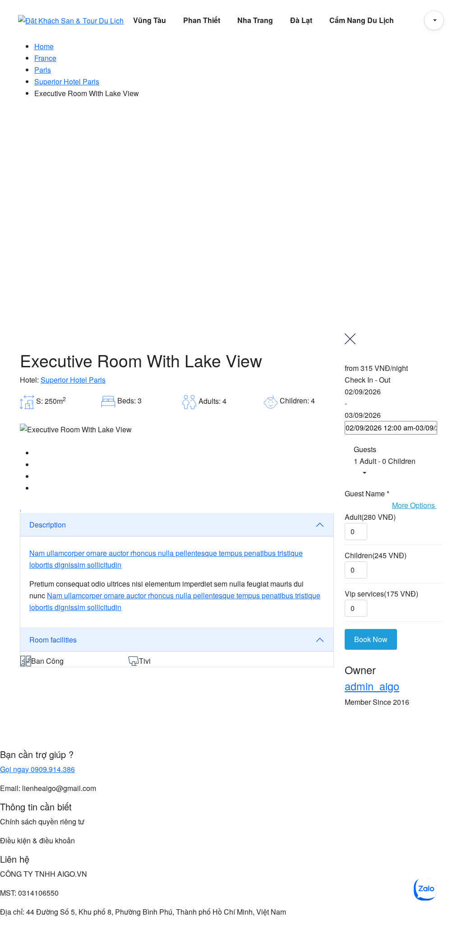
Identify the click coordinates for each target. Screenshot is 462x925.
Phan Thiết (201, 20)
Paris (42, 70)
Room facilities (53, 639)
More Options (414, 505)
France (45, 58)
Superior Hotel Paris (66, 81)
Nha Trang (255, 20)
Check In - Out (367, 380)
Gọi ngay (37, 769)
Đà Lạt (301, 20)
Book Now (371, 639)
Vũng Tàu (149, 20)
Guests (365, 449)
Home (44, 46)
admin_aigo (372, 686)
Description (47, 524)
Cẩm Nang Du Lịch (361, 20)
